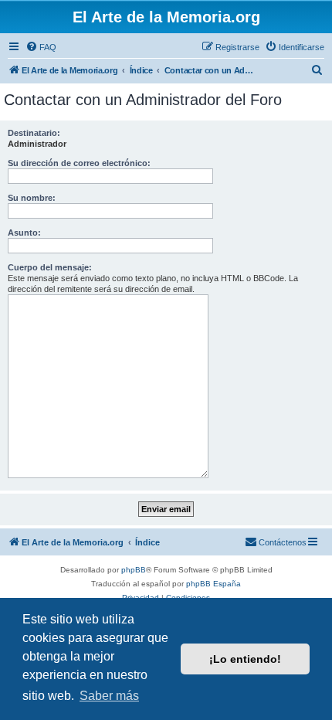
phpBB (133, 569)
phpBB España (213, 583)
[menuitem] (40, 47)
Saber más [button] (109, 695)
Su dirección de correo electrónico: (79, 163)
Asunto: (24, 232)
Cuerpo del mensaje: (50, 267)
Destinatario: (34, 133)
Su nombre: (32, 197)
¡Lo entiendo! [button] (245, 659)
